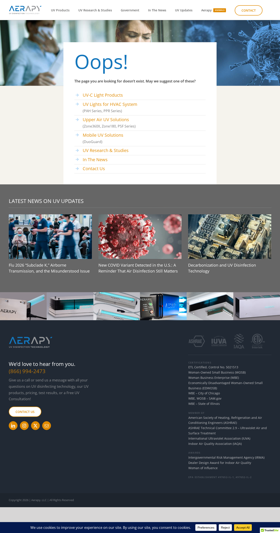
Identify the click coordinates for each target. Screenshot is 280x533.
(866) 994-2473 (27, 371)
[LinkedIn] (13, 425)
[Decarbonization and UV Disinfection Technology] (229, 236)
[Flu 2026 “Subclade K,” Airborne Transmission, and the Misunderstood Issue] (50, 236)
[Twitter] (35, 425)
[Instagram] (24, 425)
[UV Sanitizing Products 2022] (140, 294)
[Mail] (46, 425)
